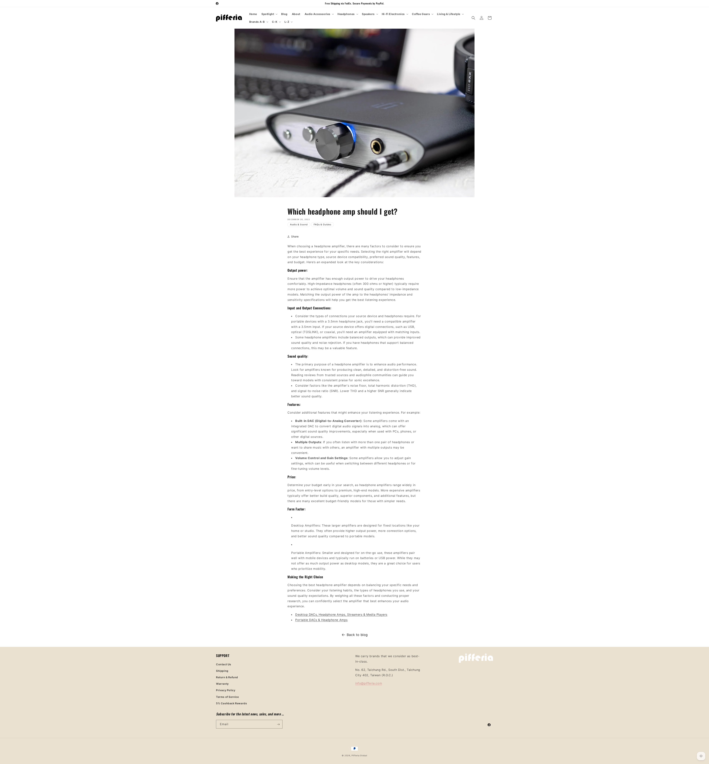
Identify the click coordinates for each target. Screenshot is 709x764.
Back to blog (357, 635)
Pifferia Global (359, 755)
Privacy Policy (225, 690)
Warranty (222, 683)
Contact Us (223, 664)
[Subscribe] (278, 724)
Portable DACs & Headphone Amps (321, 620)
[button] (269, 14)
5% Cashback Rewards (231, 703)
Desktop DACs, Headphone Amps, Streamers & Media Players (341, 614)
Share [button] (295, 236)
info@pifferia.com (368, 683)
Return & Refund (227, 677)
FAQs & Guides (322, 224)
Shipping (222, 670)
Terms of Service (227, 696)
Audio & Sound (299, 224)
